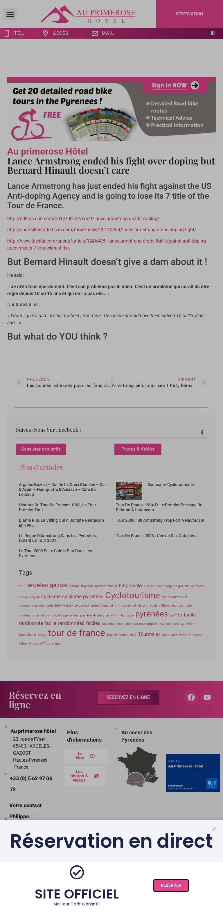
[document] (111, 456)
